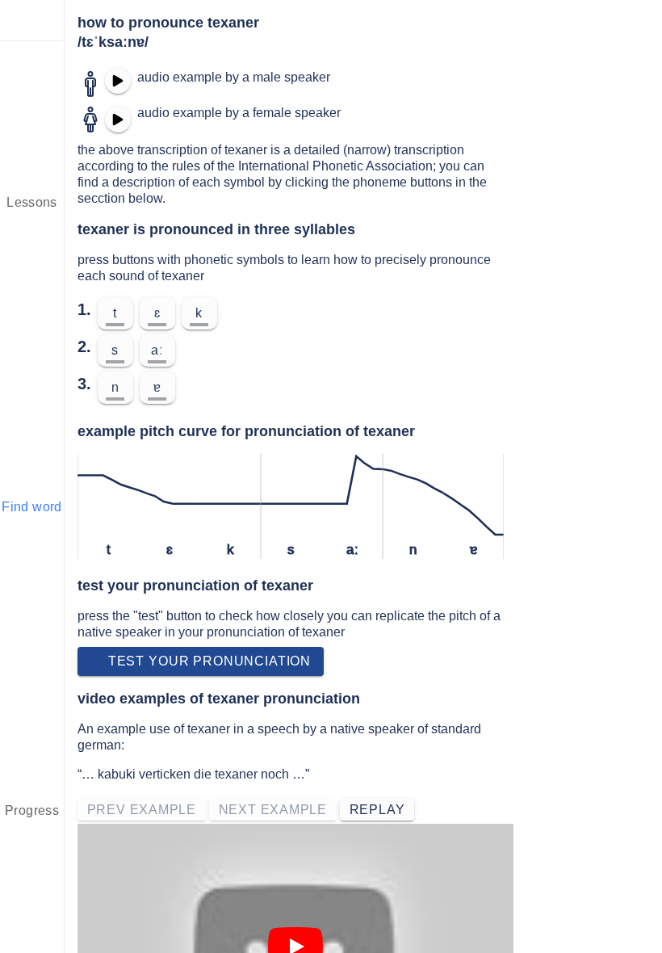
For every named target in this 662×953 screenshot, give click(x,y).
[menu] (32, 20)
